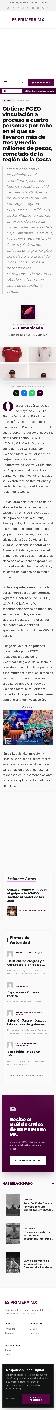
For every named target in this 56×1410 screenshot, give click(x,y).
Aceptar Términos (35, 1399)
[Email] (47, 8)
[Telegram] (38, 8)
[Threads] (23, 8)
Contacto (34, 1329)
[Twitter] (8, 8)
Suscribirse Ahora (28, 1160)
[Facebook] (13, 8)
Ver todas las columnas (28, 1076)
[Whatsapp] (43, 8)
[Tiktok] (28, 8)
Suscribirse (41, 82)
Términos (9, 1333)
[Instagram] (18, 8)
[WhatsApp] (32, 393)
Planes (8, 1350)
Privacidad (11, 1399)
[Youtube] (33, 8)
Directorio (34, 1333)
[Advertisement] (28, 53)
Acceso (8, 1354)
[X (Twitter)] (16, 393)
